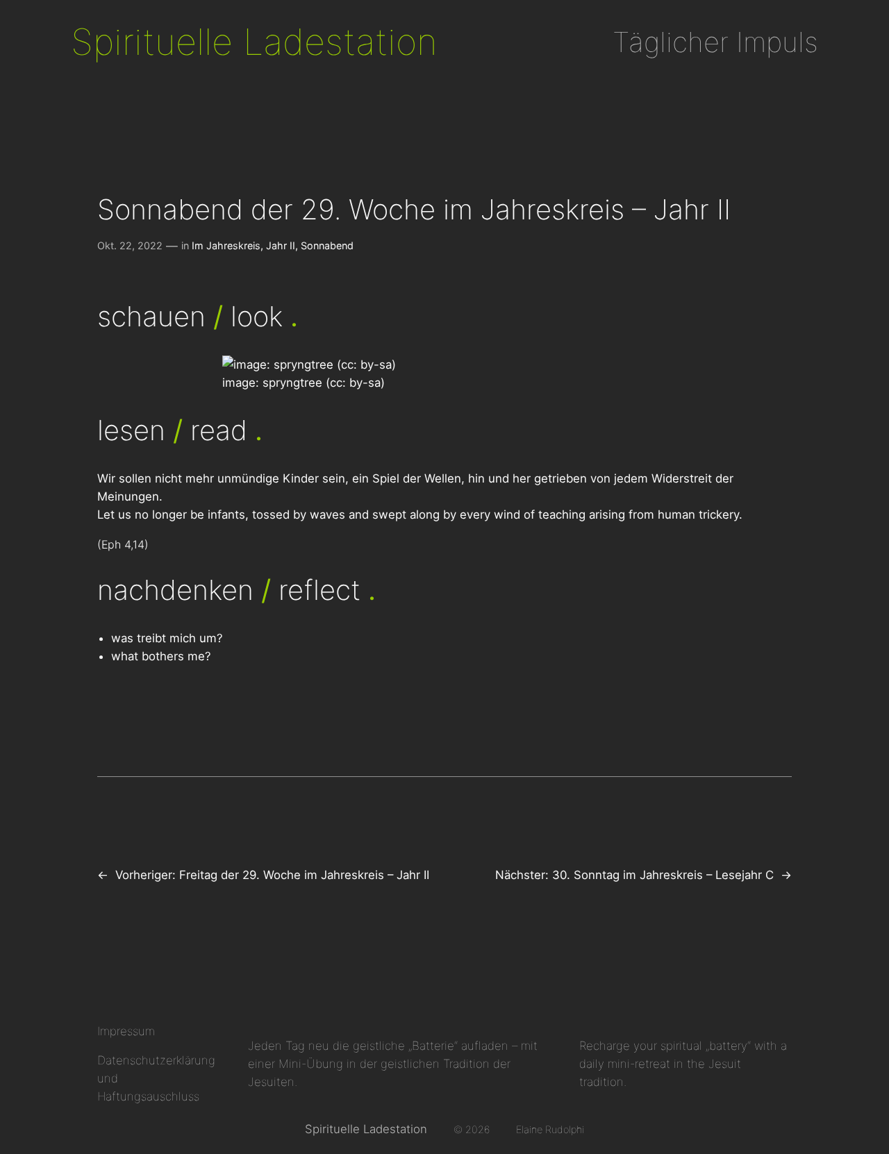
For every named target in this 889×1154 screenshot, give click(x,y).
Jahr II (280, 245)
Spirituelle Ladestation (254, 41)
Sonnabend (327, 245)
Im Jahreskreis (226, 245)
